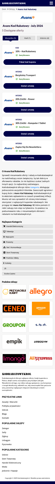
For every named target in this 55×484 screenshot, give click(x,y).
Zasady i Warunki (9, 402)
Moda (4, 467)
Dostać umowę (27, 86)
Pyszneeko (6, 444)
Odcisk (5, 410)
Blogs (4, 414)
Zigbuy (5, 436)
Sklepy (12, 9)
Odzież (5, 455)
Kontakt (5, 418)
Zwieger (5, 428)
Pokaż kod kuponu (27, 62)
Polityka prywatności (11, 406)
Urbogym (6, 440)
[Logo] (14, 3)
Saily (4, 432)
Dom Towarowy (9, 459)
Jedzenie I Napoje (10, 471)
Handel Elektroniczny (11, 463)
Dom (4, 9)
